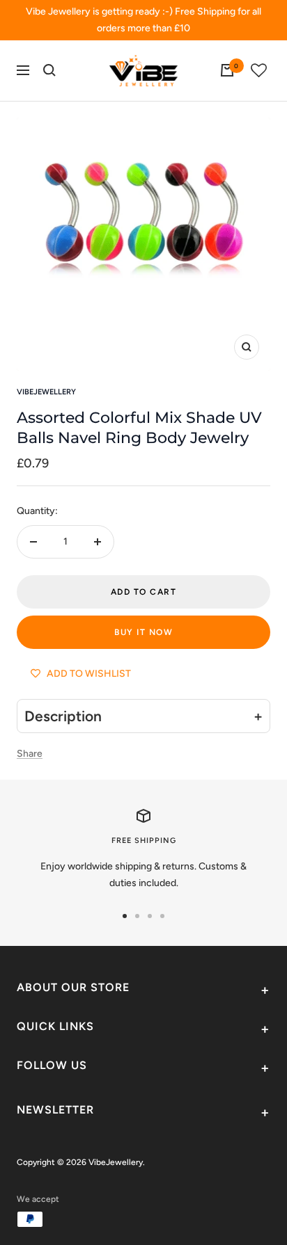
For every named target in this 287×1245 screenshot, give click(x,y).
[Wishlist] (259, 70)
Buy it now (143, 632)
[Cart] (227, 70)
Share (29, 754)
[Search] (49, 70)
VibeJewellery (46, 391)
